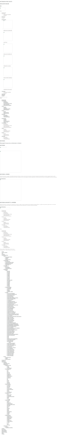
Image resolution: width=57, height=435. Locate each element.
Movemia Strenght (10, 341)
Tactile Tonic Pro (9, 421)
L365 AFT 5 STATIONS (11, 312)
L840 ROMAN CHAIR (10, 332)
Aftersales (3, 17)
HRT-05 (8, 373)
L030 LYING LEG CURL (11, 295)
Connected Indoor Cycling (8, 103)
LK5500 (8, 273)
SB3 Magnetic (9, 411)
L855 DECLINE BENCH (11, 335)
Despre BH (5, 265)
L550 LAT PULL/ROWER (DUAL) (12, 323)
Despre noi (3, 16)
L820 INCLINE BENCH (10, 328)
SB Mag (8, 408)
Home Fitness (4, 361)
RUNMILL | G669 (10, 291)
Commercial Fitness (5, 255)
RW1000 (8, 280)
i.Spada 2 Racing (9, 403)
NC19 (8, 390)
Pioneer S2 (9, 377)
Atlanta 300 (9, 416)
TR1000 (8, 286)
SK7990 (8, 283)
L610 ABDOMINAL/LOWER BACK (12, 324)
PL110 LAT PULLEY (10, 345)
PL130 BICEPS (9, 346)
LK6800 (8, 275)
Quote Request (4, 431)
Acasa (3, 251)
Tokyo (8, 414)
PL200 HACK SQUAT (10, 349)
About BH (3, 114)
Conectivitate (4, 100)
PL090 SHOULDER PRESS (11, 344)
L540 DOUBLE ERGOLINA (11, 322)
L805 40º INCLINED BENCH (11, 326)
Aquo (8, 366)
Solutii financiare (6, 112)
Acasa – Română (4, 252)
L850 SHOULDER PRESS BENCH (12, 334)
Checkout (3, 254)
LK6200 (8, 274)
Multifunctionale (7, 415)
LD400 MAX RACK (10, 340)
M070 (10, 342)
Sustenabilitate (6, 115)
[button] (5, 119)
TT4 (8, 423)
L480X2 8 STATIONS (10, 318)
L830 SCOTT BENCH (10, 330)
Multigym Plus (9, 417)
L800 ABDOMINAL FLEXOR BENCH (13, 325)
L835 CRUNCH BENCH (11, 331)
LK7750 (8, 277)
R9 (7, 379)
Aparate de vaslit (8, 365)
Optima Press (9, 420)
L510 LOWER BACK (10, 320)
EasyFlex (8, 385)
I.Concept (5, 15)
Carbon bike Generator (10, 396)
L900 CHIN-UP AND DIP (11, 339)
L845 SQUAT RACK (10, 333)
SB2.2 (8, 409)
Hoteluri (5, 217)
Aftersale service (6, 113)
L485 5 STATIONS (10, 319)
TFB (8, 398)
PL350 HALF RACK (10, 353)
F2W (8, 369)
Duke (8, 401)
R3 (7, 378)
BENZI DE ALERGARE (8, 30)
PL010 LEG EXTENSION (11, 343)
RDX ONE (8, 405)
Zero (8, 424)
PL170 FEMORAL (10, 348)
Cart (2, 253)
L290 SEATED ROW (10, 306)
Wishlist (3, 433)
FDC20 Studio (9, 388)
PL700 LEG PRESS (10, 355)
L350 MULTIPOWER (10, 311)
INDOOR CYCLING (7, 65)
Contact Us (3, 360)
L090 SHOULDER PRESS (11, 298)
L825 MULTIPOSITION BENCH (12, 329)
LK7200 (8, 276)
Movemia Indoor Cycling (11, 404)
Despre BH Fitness (7, 363)
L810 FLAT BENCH (10, 327)
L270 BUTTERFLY (10, 305)
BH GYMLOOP (6, 102)
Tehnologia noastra (7, 116)
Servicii (3, 110)
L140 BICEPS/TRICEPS (11, 301)
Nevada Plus (9, 418)
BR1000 (8, 271)
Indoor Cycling (7, 400)
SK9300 (8, 285)
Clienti (3, 106)
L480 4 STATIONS (10, 317)
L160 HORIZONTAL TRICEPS (12, 302)
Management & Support (7, 105)
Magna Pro (9, 375)
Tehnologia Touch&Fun (7, 14)
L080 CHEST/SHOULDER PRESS (12, 297)
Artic (8, 393)
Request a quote (4, 432)
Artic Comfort (9, 394)
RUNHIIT (8, 290)
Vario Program (9, 368)
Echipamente (4, 12)
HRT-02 (8, 372)
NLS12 (8, 391)
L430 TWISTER (9, 315)
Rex (7, 407)
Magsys (8, 289)
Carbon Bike (9, 395)
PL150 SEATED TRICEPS (11, 347)
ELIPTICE (5, 42)
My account (4, 429)
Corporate (5, 107)
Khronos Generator (10, 389)
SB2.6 (8, 410)
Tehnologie (3, 13)
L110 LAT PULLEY (10, 299)
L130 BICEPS (9, 300)
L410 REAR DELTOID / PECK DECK (13, 314)
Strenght (6, 292)
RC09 (8, 380)
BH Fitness (5, 225)
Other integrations (6, 104)
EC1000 (8, 272)
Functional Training (8, 287)
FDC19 (8, 387)
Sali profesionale (6, 109)
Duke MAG (9, 402)
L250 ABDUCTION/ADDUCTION (12, 304)
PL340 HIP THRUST (10, 352)
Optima (8, 419)
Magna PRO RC (9, 376)
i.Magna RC (9, 374)
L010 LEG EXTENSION (11, 293)
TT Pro (8, 422)
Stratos (8, 413)
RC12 (8, 381)
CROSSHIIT (9, 288)
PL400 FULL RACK (10, 354)
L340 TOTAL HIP (10, 310)
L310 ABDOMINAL (10, 308)
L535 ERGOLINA (10, 321)
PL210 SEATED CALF (10, 350)
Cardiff (8, 367)
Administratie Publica (7, 108)
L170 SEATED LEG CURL (11, 303)
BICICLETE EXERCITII (8, 54)
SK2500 (8, 282)
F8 (7, 370)
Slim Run (8, 383)
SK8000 (8, 284)
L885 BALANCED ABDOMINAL (12, 338)
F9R (7, 371)
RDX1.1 (8, 406)
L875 (8, 337)
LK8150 (8, 278)
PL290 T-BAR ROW (10, 351)
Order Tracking (4, 430)
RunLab (8, 382)
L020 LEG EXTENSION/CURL (12, 294)
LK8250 (8, 279)
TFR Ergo (8, 399)
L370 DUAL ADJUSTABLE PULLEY (13, 313)
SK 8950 (8, 281)
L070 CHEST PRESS (10, 296)
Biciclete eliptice (7, 384)
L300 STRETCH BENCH (11, 307)
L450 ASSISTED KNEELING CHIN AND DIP (14, 316)
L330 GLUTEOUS (10, 309)
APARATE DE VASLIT (8, 89)
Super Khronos (9, 392)
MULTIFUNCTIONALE (8, 77)
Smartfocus (5, 101)
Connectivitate (6, 260)
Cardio (6, 270)
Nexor (8, 397)
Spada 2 (8, 412)
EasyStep (8, 386)
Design (5, 111)
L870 (8, 336)
